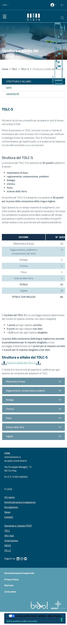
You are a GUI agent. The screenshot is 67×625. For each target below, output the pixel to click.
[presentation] (54, 5)
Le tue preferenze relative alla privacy (38, 615)
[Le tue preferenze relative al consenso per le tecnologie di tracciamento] (62, 620)
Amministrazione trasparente (19, 573)
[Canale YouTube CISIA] (25, 558)
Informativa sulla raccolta (22, 621)
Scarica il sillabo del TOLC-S (21, 363)
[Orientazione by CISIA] (57, 605)
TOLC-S (25, 69)
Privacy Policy (11, 579)
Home (5, 69)
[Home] (33, 16)
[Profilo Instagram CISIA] (21, 558)
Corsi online (10, 591)
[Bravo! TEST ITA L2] (40, 605)
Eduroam (9, 585)
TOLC (14, 69)
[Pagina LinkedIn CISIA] (17, 558)
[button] (5, 5)
